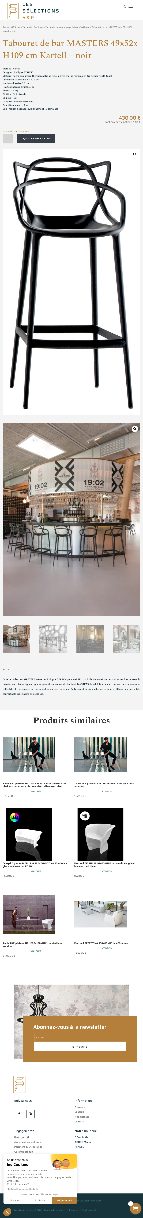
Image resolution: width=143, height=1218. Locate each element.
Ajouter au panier (36, 138)
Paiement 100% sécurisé (28, 1147)
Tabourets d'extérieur (32, 27)
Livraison (74, 1210)
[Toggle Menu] (131, 8)
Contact (79, 1121)
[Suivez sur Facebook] (19, 1114)
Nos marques (82, 1117)
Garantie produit (23, 1152)
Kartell (6, 669)
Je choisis (40, 1200)
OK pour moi (64, 1200)
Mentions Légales (24, 1210)
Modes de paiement (55, 1210)
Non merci (15, 1200)
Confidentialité (90, 1210)
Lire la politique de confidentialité (22, 1189)
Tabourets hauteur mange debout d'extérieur (67, 27)
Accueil (6, 27)
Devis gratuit (21, 1137)
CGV (39, 1210)
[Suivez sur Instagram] (30, 1114)
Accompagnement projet (28, 1142)
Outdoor (16, 27)
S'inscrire (80, 1047)
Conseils (79, 1112)
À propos (80, 1107)
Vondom (36, 791)
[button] (7, 1212)
